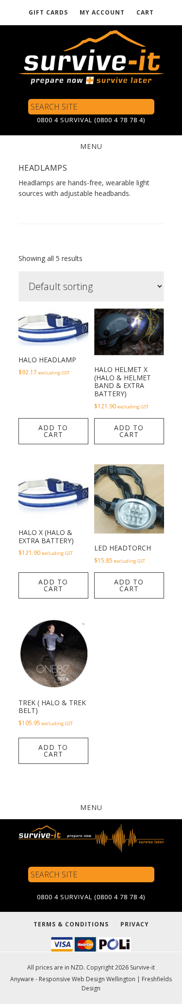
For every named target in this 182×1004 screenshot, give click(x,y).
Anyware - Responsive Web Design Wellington (72, 979)
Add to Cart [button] (53, 431)
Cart (145, 12)
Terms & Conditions (71, 924)
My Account (102, 12)
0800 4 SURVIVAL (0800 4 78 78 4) (91, 119)
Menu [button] (91, 146)
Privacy (134, 924)
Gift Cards (48, 12)
